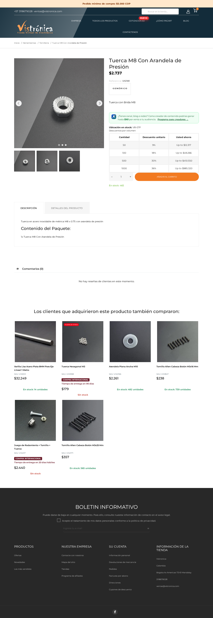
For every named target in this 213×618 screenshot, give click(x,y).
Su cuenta (117, 546)
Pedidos (113, 569)
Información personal (119, 555)
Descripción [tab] (28, 208)
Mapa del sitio (68, 562)
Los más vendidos (22, 569)
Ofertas (17, 555)
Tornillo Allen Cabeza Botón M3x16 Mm (177, 366)
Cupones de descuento (120, 589)
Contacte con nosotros (73, 555)
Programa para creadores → (173, 119)
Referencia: (115, 81)
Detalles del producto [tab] (67, 208)
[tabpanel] (59, 103)
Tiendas (65, 569)
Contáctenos (130, 32)
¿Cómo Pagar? (164, 21)
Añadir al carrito (167, 177)
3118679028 (161, 579)
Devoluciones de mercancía (122, 562)
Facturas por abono (118, 576)
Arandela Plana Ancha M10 (123, 366)
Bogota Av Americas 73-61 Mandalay (173, 572)
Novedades (19, 562)
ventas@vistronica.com (167, 586)
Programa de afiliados (72, 576)
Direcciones (115, 583)
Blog (186, 21)
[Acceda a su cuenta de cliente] (188, 11)
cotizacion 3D (138, 19)
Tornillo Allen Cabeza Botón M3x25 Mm (83, 445)
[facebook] (115, 612)
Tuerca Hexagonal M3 (73, 366)
